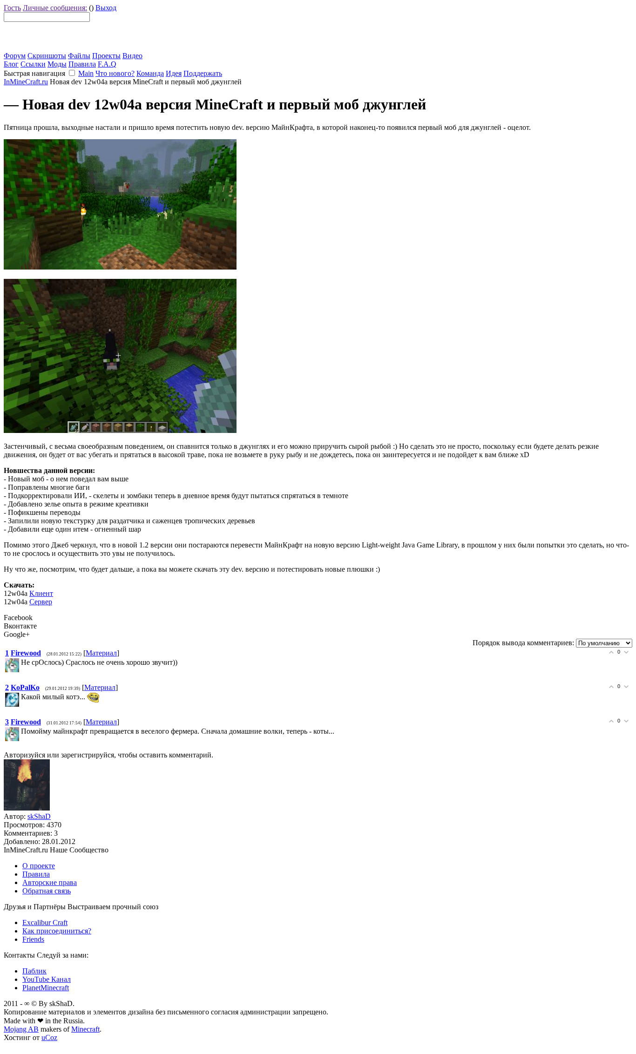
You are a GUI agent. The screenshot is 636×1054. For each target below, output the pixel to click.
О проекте (38, 866)
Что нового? (115, 73)
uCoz (49, 1037)
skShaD (39, 816)
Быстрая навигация (34, 73)
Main (86, 73)
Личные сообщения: (55, 8)
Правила (82, 64)
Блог (11, 64)
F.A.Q (107, 64)
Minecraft (85, 1029)
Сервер (40, 602)
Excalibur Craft (45, 922)
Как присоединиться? (56, 931)
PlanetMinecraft (45, 988)
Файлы (79, 56)
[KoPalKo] (20, 697)
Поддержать (202, 73)
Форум (15, 56)
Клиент (41, 593)
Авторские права (49, 882)
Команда (150, 73)
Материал (101, 653)
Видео (132, 56)
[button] (72, 73)
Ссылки (33, 64)
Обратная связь (46, 891)
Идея (174, 73)
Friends (33, 939)
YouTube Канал (46, 979)
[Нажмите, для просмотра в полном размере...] (120, 267)
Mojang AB (21, 1029)
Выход (105, 8)
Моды (57, 64)
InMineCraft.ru (26, 82)
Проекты (106, 56)
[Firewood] (20, 662)
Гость (12, 8)
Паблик (34, 971)
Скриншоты (46, 56)
